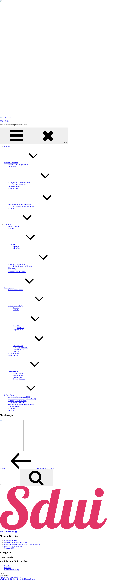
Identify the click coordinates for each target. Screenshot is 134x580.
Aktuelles (11, 244)
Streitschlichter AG (19, 349)
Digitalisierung (13, 355)
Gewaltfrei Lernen (19, 379)
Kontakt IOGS (13, 408)
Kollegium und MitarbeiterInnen (19, 183)
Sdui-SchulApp (13, 226)
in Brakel (16, 246)
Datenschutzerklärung (11, 570)
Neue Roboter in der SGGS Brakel (15, 542)
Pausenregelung (18, 375)
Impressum (7, 568)
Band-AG (16, 308)
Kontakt (11, 208)
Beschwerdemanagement (16, 270)
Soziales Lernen (13, 371)
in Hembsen (17, 248)
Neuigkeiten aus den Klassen (18, 264)
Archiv (2, 573)
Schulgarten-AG (18, 346)
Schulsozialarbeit (14, 186)
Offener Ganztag (9, 395)
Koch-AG (16, 310)
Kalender (11, 228)
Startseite (7, 146)
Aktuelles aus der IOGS (16, 403)
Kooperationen (13, 188)
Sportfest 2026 (9, 548)
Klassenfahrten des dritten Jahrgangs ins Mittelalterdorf (22, 544)
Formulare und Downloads (17, 272)
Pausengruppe (17, 377)
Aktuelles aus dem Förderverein (23, 206)
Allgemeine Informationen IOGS (19, 397)
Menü (65, 143)
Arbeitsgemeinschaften (15, 306)
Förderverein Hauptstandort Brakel (19, 204)
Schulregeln (12, 166)
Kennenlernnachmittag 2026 (13, 546)
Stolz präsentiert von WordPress (10, 577)
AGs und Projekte (14, 406)
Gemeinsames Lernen (15, 290)
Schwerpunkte (9, 288)
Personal (11, 410)
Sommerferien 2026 (10, 540)
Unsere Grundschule (11, 163)
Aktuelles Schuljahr (19, 184)
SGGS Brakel (4, 121)
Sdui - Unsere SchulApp (8, 531)
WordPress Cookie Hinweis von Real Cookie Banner (17, 579)
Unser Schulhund (14, 353)
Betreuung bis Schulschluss (17, 401)
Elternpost (11, 268)
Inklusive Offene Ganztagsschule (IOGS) (22, 399)
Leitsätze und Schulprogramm (18, 164)
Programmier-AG (18, 330)
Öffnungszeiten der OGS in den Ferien (21, 404)
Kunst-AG (16, 326)
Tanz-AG (16, 351)
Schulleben (8, 224)
